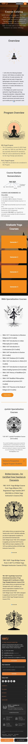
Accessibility (16, 734)
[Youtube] (11, 681)
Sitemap (14, 735)
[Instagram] (6, 681)
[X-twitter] (14, 681)
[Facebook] (3, 681)
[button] (13, 101)
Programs (19, 3)
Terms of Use (10, 734)
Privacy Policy (4, 734)
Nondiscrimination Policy (7, 735)
